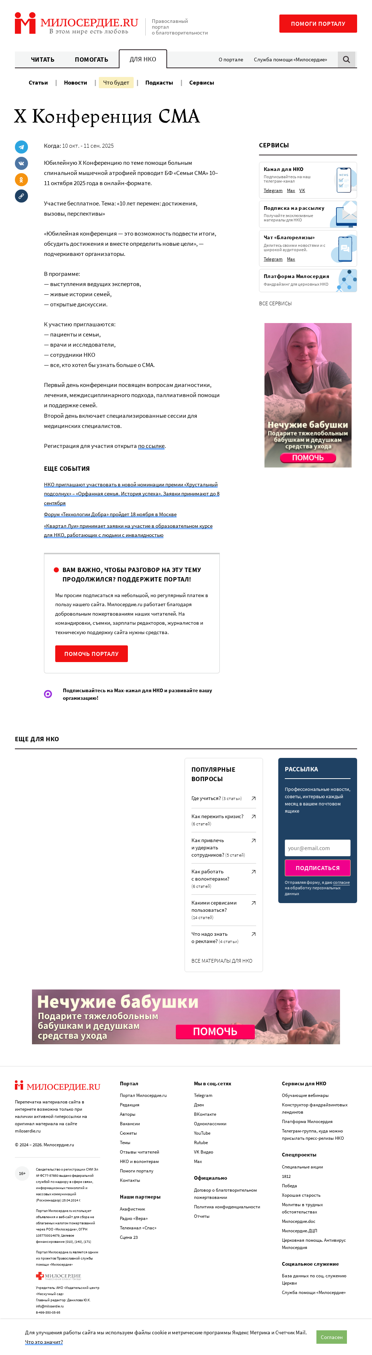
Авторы (128, 1114)
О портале (231, 59)
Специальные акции (302, 1167)
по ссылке (151, 446)
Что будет (116, 82)
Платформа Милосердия (307, 1121)
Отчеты (202, 1216)
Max (198, 1161)
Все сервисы (275, 303)
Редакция (130, 1105)
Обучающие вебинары (305, 1095)
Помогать (91, 59)
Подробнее (277, 228)
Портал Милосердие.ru (143, 1095)
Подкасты (159, 82)
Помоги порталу (318, 24)
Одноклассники (210, 1124)
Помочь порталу (91, 654)
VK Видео (203, 1152)
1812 (286, 1176)
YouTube (202, 1133)
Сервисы (201, 82)
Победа (289, 1186)
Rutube (201, 1142)
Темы (125, 1142)
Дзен (199, 1105)
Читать (42, 59)
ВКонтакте (205, 1114)
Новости (75, 82)
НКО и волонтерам (139, 1161)
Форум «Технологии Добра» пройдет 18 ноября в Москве (110, 514)
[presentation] (318, 848)
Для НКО (143, 59)
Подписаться (318, 868)
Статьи (38, 82)
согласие (341, 882)
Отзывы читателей (139, 1152)
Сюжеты (128, 1133)
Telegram (203, 1095)
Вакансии (130, 1124)
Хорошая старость (301, 1195)
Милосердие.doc (298, 1221)
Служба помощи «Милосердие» (290, 59)
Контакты (130, 1180)
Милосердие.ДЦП (299, 1231)
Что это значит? (44, 1341)
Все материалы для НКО (221, 960)
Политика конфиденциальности (227, 1207)
